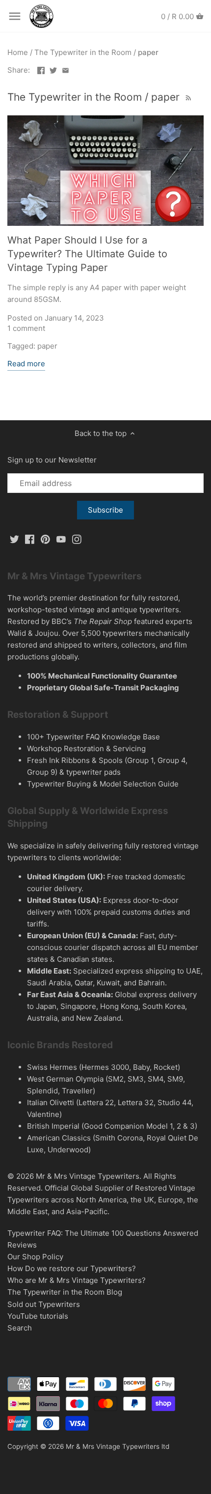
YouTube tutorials (37, 1316)
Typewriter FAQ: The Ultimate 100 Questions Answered (102, 1233)
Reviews (22, 1245)
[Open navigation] (14, 16)
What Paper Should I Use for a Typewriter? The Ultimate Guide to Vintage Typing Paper (87, 253)
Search (19, 1327)
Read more (26, 363)
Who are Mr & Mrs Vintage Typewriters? (76, 1280)
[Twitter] (14, 539)
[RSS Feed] (187, 97)
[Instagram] (76, 539)
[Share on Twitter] (53, 69)
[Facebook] (29, 539)
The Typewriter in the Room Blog (64, 1292)
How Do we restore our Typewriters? (71, 1268)
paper (47, 346)
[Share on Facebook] (41, 69)
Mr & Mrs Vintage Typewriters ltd (117, 1446)
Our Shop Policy (35, 1256)
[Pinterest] (45, 539)
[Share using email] (65, 69)
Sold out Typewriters (43, 1304)
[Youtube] (61, 539)
